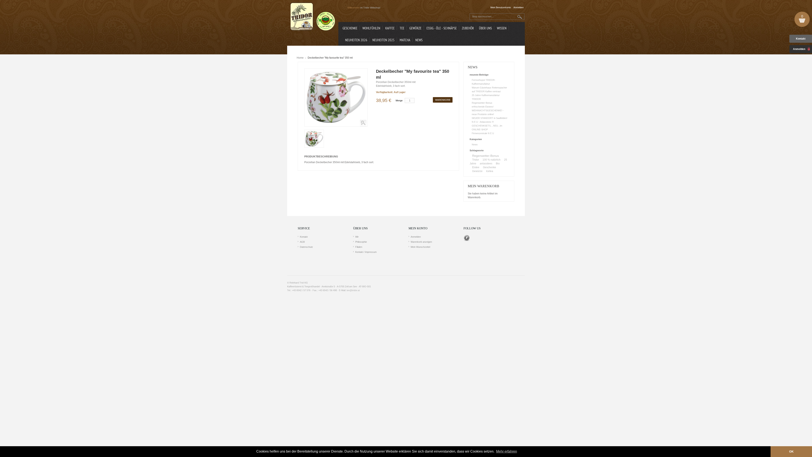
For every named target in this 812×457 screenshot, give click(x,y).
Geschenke (489, 167)
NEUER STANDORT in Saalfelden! (489, 118)
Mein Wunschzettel (420, 247)
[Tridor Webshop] (312, 17)
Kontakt (800, 38)
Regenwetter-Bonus (482, 103)
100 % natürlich (492, 159)
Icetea (489, 171)
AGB (302, 242)
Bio (498, 163)
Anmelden (416, 236)
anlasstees (486, 163)
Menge (399, 100)
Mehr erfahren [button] (506, 451)
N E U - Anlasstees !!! (483, 122)
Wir (357, 236)
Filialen (358, 247)
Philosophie (361, 242)
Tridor (475, 159)
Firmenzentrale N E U (483, 133)
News (475, 144)
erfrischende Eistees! (483, 106)
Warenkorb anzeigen (421, 242)
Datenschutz (306, 247)
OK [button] (791, 451)
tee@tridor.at (353, 290)
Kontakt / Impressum (366, 252)
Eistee (475, 167)
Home (300, 57)
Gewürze (477, 171)
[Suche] (520, 17)
